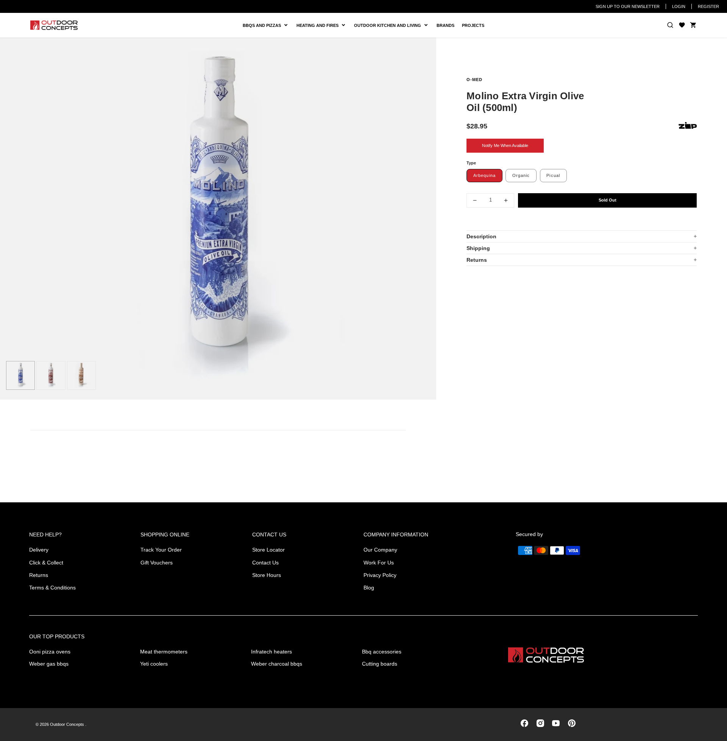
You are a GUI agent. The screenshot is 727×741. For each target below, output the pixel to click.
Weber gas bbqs (49, 664)
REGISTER (708, 6)
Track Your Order (161, 550)
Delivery (38, 550)
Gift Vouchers (156, 563)
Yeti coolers (154, 664)
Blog (369, 588)
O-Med (474, 79)
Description (481, 236)
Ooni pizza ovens (49, 652)
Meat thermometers (163, 652)
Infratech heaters (271, 652)
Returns (476, 260)
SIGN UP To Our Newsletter (628, 6)
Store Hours (266, 575)
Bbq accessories (381, 652)
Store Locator (268, 550)
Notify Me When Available (505, 145)
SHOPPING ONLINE (164, 535)
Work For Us (379, 563)
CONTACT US (269, 535)
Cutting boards (379, 664)
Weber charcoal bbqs (276, 664)
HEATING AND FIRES (323, 25)
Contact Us (265, 563)
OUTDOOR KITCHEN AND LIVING (390, 25)
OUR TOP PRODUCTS (56, 636)
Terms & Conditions (52, 588)
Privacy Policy (380, 575)
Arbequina (484, 175)
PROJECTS (473, 25)
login (678, 6)
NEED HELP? (45, 535)
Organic (521, 175)
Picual (553, 175)
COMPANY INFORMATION (396, 535)
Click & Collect (46, 563)
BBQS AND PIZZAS (263, 25)
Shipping (478, 248)
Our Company (380, 550)
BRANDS (445, 25)
